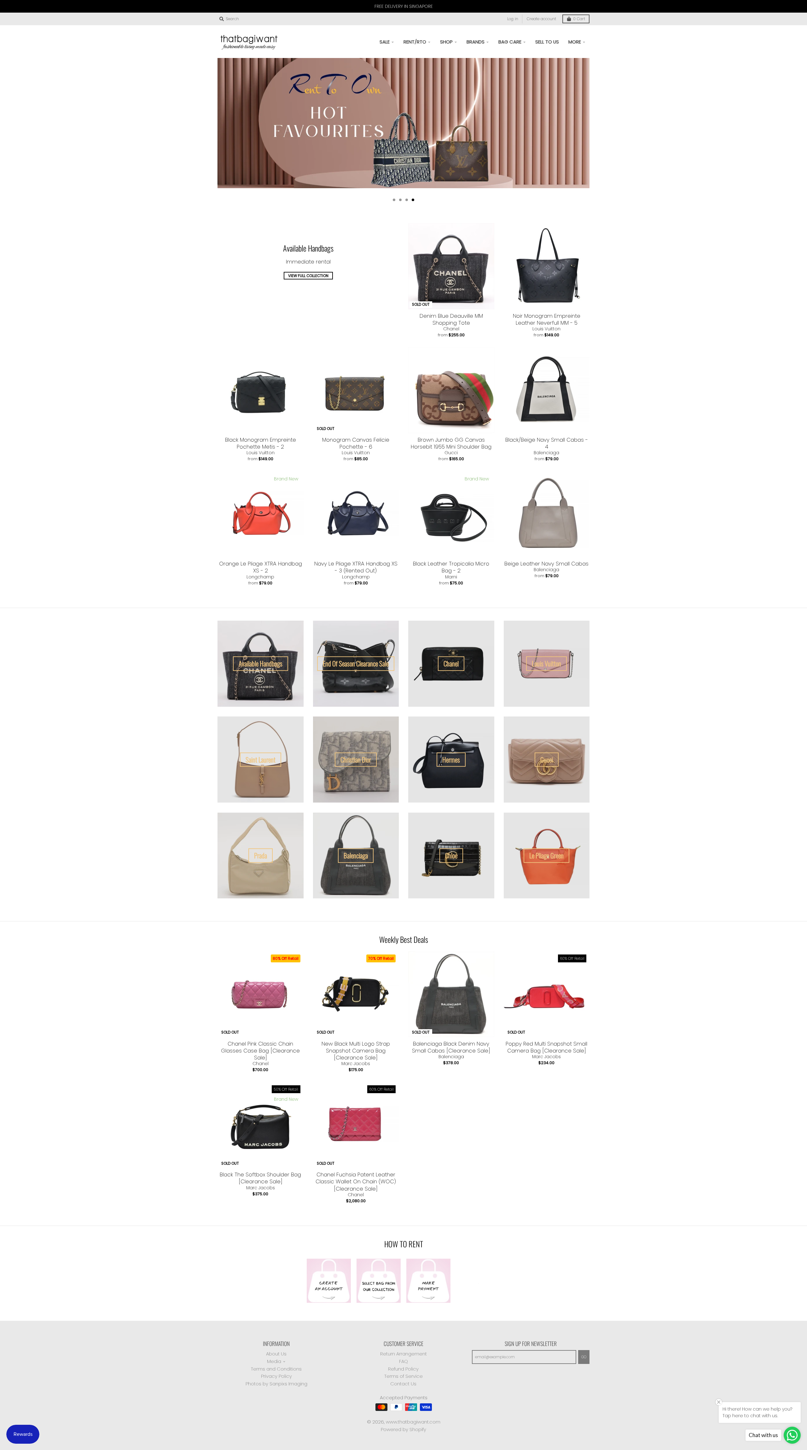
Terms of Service (403, 1376)
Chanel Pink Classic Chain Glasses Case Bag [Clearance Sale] (260, 1050)
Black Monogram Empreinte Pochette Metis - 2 (260, 443)
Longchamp (260, 577)
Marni (451, 577)
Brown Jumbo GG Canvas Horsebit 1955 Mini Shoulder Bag (451, 443)
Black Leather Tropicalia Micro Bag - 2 (451, 567)
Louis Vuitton (546, 329)
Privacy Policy (276, 1376)
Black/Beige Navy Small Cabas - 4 (546, 443)
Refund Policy (403, 1369)
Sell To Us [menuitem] (547, 41)
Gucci (451, 453)
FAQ (403, 1361)
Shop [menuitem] (446, 41)
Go (583, 1357)
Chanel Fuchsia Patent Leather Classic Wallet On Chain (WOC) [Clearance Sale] (356, 1181)
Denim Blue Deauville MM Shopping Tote (451, 319)
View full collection (308, 275)
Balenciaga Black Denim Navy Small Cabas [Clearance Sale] (451, 1047)
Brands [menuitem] (476, 41)
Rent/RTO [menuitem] (415, 41)
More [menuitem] (574, 41)
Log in (512, 18)
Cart (579, 18)
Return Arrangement (403, 1353)
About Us (276, 1353)
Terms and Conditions (276, 1369)
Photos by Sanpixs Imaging (276, 1383)
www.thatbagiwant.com (413, 1421)
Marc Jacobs (355, 1063)
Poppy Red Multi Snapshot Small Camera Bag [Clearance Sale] (546, 1047)
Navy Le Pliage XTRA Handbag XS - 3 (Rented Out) (356, 567)
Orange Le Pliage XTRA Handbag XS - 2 (260, 567)
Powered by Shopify (403, 1429)
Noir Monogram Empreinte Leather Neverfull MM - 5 (546, 319)
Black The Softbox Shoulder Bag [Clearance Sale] (260, 1178)
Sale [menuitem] (385, 41)
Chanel (451, 329)
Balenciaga (546, 453)
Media (274, 1361)
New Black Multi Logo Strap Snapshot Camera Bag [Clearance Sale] (356, 1050)
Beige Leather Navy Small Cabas (546, 563)
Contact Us (403, 1383)
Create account (541, 18)
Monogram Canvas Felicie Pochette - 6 (355, 443)
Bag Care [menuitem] (509, 41)
